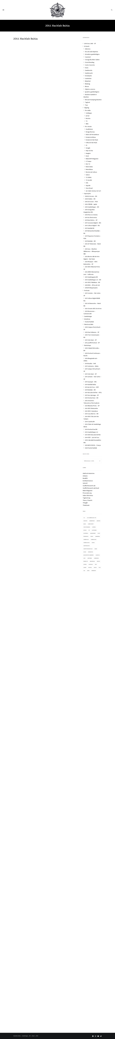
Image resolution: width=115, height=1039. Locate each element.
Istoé (87, 156)
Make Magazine (87, 490)
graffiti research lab (87, 549)
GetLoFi (85, 483)
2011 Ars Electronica (91, 217)
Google (88, 148)
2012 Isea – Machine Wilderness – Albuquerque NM (92, 251)
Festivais (86, 290)
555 (84, 517)
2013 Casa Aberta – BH (91, 414)
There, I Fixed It (87, 500)
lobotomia (89, 558)
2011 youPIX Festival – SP (92, 343)
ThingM (85, 503)
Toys (19, 862)
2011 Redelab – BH (90, 241)
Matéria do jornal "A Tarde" (24, 1010)
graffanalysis (86, 545)
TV (86, 121)
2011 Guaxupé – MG (91, 382)
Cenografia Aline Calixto (92, 60)
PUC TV (88, 164)
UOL (87, 183)
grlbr (96, 549)
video (88, 570)
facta (99, 533)
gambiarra (97, 536)
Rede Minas (89, 169)
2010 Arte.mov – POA (91, 202)
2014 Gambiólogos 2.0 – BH (93, 280)
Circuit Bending (89, 62)
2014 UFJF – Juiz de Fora (92, 437)
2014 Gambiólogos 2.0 (91, 432)
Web (87, 124)
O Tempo (88, 161)
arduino (98, 521)
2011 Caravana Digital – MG (93, 223)
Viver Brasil (89, 188)
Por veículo (88, 126)
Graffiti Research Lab (89, 486)
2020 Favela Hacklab (91, 448)
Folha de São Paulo (91, 143)
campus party (91, 524)
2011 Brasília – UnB (90, 363)
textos (95, 567)
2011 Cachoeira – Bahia (91, 366)
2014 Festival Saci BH (91, 429)
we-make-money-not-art (93, 191)
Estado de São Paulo (92, 140)
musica (98, 561)
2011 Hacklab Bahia (41, 218)
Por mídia (88, 110)
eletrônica (85, 533)
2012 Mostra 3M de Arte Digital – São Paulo (91, 257)
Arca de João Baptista (91, 52)
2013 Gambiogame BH (91, 277)
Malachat (88, 81)
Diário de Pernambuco (92, 134)
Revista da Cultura (91, 172)
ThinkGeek (86, 505)
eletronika (94, 530)
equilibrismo (93, 533)
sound (84, 567)
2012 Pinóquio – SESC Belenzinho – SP (90, 263)
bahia (84, 524)
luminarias (96, 558)
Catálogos (89, 113)
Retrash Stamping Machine (93, 100)
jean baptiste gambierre (88, 555)
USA (84, 570)
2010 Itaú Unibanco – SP (92, 332)
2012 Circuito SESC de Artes (93, 308)
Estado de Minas (91, 137)
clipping (94, 527)
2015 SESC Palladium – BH (92, 282)
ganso (93, 542)
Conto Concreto (90, 65)
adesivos (85, 521)
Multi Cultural (26, 878)
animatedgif (92, 521)
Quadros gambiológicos (25, 862)
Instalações (88, 76)
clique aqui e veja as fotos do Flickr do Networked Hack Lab (43, 817)
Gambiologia (88, 316)
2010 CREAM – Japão (91, 204)
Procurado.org (87, 493)
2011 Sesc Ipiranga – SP (92, 395)
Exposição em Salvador (36, 872)
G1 (86, 145)
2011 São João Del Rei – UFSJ (93, 392)
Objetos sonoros (90, 89)
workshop (94, 570)
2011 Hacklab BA (21, 218)
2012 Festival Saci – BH (91, 398)
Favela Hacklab (89, 322)
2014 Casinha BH (90, 422)
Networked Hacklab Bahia (56, 51)
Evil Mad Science (88, 481)
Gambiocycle (89, 73)
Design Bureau (90, 132)
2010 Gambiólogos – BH (92, 207)
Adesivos (87, 49)
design (84, 530)
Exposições (87, 193)
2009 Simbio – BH (90, 199)
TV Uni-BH (89, 180)
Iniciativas (87, 319)
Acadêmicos (89, 129)
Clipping (86, 108)
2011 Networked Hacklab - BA (31, 218)
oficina (85, 564)
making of (85, 561)
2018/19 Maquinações (91, 288)
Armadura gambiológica (92, 54)
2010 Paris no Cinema (91, 215)
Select (88, 175)
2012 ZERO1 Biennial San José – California (91, 273)
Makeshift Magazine (92, 159)
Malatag (87, 84)
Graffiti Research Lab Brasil (91, 488)
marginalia (92, 561)
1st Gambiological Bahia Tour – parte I (42, 498)
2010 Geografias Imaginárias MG (89, 211)
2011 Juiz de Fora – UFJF (92, 387)
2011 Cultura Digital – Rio (92, 225)
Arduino (85, 476)
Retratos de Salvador (34, 48)
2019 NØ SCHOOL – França (93, 445)
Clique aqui (27, 859)
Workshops (87, 345)
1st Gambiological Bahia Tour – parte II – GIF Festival (42, 230)
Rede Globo (89, 167)
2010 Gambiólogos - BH (91, 517)
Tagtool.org (86, 498)
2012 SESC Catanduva (91, 411)
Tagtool (87, 102)
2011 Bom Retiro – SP (91, 220)
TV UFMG (88, 177)
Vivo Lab (18, 878)
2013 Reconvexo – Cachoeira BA (89, 312)
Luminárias (33, 862)
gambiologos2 (86, 542)
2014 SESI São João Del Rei (93, 435)
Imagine (88, 153)
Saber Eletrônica (88, 495)
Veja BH (88, 185)
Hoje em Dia (89, 151)
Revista (88, 118)
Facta (86, 68)
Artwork (86, 46)
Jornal (87, 116)
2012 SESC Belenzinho (91, 408)
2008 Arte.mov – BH (91, 196)
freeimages (85, 536)
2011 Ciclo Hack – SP (91, 340)
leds (84, 558)
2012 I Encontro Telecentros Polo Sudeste (91, 402)
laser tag (98, 555)
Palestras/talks (88, 324)
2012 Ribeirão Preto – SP (92, 406)
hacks (84, 552)
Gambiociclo (88, 70)
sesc (96, 564)
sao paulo (91, 564)
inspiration (90, 552)
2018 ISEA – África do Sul (92, 285)
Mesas (87, 86)
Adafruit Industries (89, 473)
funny (91, 536)
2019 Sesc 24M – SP (90, 43)
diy (89, 530)
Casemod (88, 57)
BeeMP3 (85, 478)
